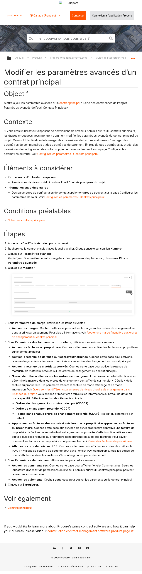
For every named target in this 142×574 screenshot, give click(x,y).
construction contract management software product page (89, 531)
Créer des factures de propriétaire (110, 441)
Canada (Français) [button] (44, 15)
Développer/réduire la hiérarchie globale (11, 58)
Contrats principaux (20, 507)
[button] (110, 38)
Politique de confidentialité (38, 566)
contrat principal (69, 103)
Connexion (112, 566)
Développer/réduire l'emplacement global (133, 57)
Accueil (20, 57)
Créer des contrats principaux (26, 220)
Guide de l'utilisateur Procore (113, 57)
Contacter (78, 15)
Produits (37, 57)
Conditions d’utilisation (70, 566)
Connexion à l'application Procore (112, 15)
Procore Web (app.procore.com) (69, 57)
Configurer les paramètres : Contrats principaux (68, 154)
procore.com (14, 15)
